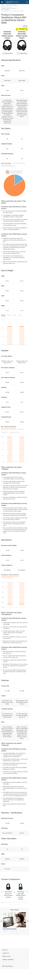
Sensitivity (21, 429)
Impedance (4, 432)
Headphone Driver (15, 432)
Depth (19, 315)
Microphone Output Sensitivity (10, 575)
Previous (2, 891)
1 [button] (2, 903)
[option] (14, 892)
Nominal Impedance (7, 577)
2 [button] (5, 903)
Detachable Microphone (8, 166)
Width (14, 315)
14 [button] (16, 905)
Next (26, 891)
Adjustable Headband (19, 163)
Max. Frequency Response (9, 429)
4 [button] (9, 903)
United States (8, 966)
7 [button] (17, 903)
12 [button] (11, 905)
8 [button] (19, 903)
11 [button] (26, 903)
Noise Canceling (6, 163)
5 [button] (12, 903)
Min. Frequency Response (8, 426)
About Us (5, 950)
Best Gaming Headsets (10, 929)
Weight (3, 315)
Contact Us (5, 953)
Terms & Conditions (7, 959)
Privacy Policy (6, 956)
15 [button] (18, 905)
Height (9, 315)
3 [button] (7, 903)
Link (7, 849)
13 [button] (13, 905)
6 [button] (14, 903)
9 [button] (22, 903)
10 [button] (24, 903)
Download (7, 868)
